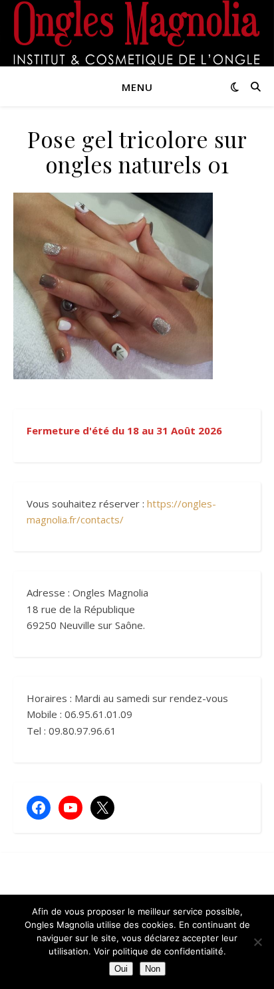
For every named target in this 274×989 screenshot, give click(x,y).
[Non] (257, 941)
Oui (121, 969)
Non (152, 969)
